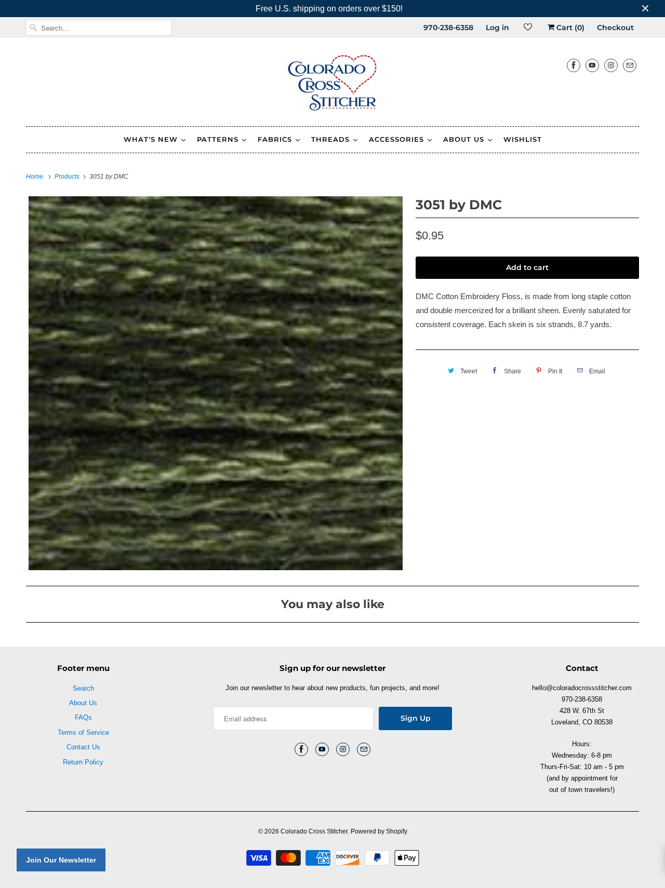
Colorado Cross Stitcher (314, 831)
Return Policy (83, 762)
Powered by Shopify (379, 831)
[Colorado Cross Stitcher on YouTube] (592, 65)
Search (83, 688)
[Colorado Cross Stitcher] (332, 84)
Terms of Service (83, 732)
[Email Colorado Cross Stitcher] (629, 65)
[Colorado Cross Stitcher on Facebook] (573, 65)
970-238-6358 (448, 27)
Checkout (615, 27)
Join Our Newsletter (61, 860)
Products (68, 176)
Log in (497, 27)
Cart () (569, 27)
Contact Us (83, 747)
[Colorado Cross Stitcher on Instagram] (611, 65)
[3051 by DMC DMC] (216, 383)
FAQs (83, 717)
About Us (83, 703)
